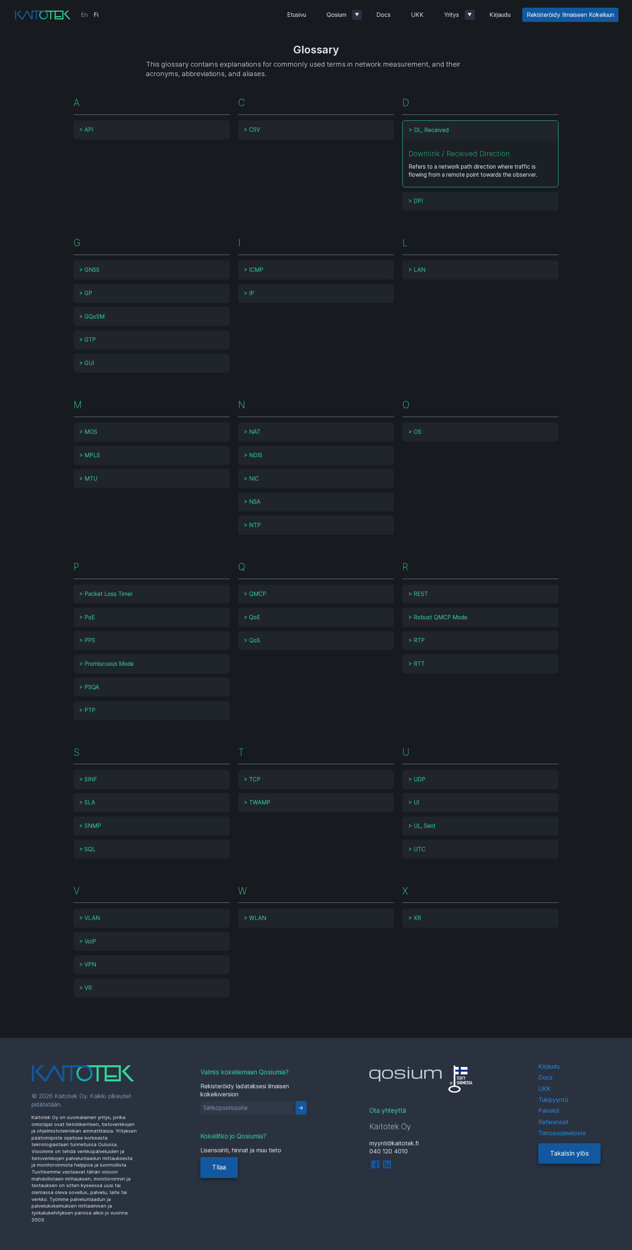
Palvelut (549, 1110)
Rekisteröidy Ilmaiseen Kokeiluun (570, 14)
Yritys (451, 14)
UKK (417, 14)
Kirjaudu (500, 14)
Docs (383, 14)
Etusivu (296, 14)
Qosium (336, 14)
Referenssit (553, 1122)
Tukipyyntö (553, 1099)
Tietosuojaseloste (562, 1133)
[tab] (152, 129)
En (84, 14)
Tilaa (219, 1167)
